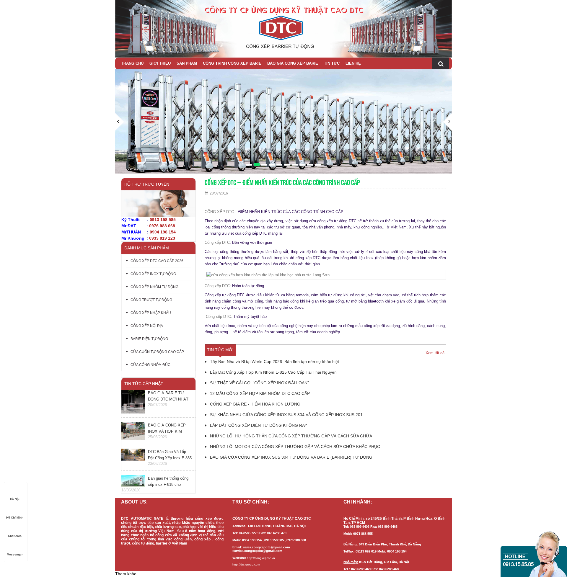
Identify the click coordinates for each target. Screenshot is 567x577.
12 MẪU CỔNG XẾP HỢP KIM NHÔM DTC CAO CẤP (259, 393)
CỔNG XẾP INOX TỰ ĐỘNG (153, 274)
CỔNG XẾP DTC (219, 212)
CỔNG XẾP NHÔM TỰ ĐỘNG (154, 287)
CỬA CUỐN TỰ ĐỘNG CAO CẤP (157, 352)
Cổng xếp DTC (217, 242)
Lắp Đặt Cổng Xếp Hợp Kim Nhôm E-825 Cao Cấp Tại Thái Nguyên (273, 372)
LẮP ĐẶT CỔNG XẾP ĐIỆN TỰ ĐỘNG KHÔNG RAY (258, 425)
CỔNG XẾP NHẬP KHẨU (151, 313)
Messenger (15, 554)
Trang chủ (132, 63)
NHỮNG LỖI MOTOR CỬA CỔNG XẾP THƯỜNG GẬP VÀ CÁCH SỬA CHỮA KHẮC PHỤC (294, 446)
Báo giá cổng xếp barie (292, 63)
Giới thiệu (160, 63)
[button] (119, 143)
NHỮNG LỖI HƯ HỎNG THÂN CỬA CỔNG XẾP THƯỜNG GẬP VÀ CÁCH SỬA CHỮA (290, 436)
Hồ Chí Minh (14, 517)
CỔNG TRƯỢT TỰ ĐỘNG (151, 300)
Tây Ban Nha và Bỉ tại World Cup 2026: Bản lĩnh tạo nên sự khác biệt (274, 361)
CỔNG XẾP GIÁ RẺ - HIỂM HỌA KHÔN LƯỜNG (254, 404)
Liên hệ (353, 63)
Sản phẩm (187, 63)
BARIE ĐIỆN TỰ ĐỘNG (149, 339)
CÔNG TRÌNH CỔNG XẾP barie (232, 63)
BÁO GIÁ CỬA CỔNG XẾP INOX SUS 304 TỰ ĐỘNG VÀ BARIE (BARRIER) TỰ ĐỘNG (290, 457)
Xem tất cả (435, 353)
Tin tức (332, 63)
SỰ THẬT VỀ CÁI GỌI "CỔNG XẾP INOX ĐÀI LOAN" (259, 382)
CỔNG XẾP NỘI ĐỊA (147, 326)
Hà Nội (14, 499)
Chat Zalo (15, 535)
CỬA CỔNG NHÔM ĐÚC (150, 365)
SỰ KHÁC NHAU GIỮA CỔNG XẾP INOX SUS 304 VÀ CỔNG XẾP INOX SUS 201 (286, 414)
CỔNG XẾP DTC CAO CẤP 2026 (157, 261)
